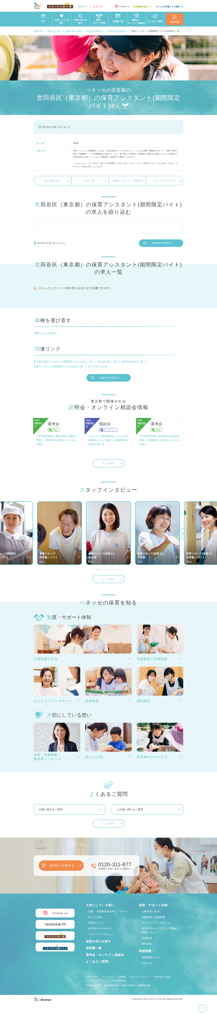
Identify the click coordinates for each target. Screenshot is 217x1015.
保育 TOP (38, 31)
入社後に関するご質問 (130, 809)
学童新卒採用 (144, 985)
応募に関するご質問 (51, 809)
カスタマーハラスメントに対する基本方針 (106, 980)
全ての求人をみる (97, 366)
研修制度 (147, 938)
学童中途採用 (128, 985)
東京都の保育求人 (95, 31)
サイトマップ (108, 977)
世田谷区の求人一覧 (132, 361)
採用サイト (90, 6)
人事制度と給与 (151, 911)
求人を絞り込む (52, 181)
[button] (34, 533)
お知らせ (147, 963)
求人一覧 (90, 181)
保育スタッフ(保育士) (45, 333)
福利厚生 (147, 943)
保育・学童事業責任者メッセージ (108, 911)
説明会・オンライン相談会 (127, 181)
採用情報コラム (151, 957)
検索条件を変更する (162, 243)
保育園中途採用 (93, 985)
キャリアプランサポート (156, 922)
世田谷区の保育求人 (117, 31)
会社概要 (122, 977)
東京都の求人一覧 (107, 361)
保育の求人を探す (73, 31)
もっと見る (109, 463)
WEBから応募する (62, 865)
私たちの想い (96, 917)
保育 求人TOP (54, 31)
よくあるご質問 (97, 961)
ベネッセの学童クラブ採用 (167, 7)
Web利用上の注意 (162, 977)
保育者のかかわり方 (100, 928)
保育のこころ (96, 922)
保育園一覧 (94, 948)
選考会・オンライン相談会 (105, 954)
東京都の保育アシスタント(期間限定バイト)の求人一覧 (63, 361)
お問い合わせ (92, 977)
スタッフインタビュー (164, 181)
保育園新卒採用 (140, 7)
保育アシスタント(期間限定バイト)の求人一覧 (58, 366)
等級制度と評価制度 (153, 917)
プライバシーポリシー (139, 977)
